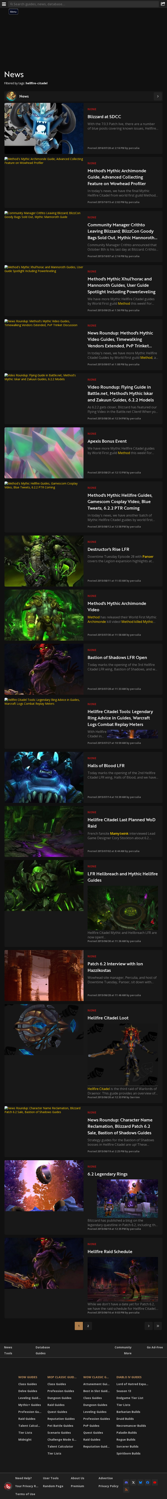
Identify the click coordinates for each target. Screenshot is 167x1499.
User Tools (51, 1478)
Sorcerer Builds (127, 1446)
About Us (77, 1478)
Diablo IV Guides (129, 1377)
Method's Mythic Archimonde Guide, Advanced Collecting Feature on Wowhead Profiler (117, 177)
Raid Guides (26, 1419)
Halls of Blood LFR (106, 765)
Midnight (25, 1439)
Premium (77, 1486)
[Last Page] (158, 1326)
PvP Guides (91, 1426)
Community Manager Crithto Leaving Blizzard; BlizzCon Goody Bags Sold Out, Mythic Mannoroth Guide (121, 231)
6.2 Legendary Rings (107, 1174)
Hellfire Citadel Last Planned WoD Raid (121, 822)
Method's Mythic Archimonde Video (117, 606)
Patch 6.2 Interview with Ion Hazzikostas (115, 966)
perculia (134, 148)
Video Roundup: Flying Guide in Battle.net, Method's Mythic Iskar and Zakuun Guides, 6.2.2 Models (121, 393)
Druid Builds (125, 1419)
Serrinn (135, 1097)
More (128, 1353)
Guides (41, 1353)
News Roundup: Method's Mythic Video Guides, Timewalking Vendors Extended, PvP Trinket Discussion (120, 339)
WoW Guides (27, 1377)
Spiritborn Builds (128, 1453)
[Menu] (4, 4)
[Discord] (126, 1482)
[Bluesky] (140, 1482)
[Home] (8, 1489)
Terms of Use (25, 1494)
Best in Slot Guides (97, 1391)
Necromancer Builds (131, 1426)
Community (123, 1347)
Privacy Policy (109, 1486)
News (8, 1347)
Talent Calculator (30, 1426)
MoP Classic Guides (62, 1377)
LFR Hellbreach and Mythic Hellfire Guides (123, 876)
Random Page (53, 1486)
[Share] (163, 4)
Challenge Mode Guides (62, 1439)
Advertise (106, 1478)
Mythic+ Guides (29, 1405)
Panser (148, 556)
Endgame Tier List (129, 1398)
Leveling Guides (30, 1398)
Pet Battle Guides (60, 1426)
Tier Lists (25, 1433)
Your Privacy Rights (27, 1486)
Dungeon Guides (59, 1398)
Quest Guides (57, 1412)
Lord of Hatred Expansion (133, 1384)
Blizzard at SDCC (104, 116)
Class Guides (27, 1384)
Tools (8, 1353)
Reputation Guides (61, 1419)
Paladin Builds (126, 1433)
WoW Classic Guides (97, 1377)
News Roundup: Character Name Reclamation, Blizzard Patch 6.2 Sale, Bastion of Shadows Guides (120, 1126)
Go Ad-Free (155, 1347)
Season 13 (123, 1391)
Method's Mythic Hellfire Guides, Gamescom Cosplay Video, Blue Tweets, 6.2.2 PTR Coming (120, 501)
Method (124, 303)
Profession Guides (30, 1412)
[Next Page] (158, 96)
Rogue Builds (125, 1439)
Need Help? (23, 1478)
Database (43, 1347)
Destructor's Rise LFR (108, 549)
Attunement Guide (97, 1384)
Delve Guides (27, 1391)
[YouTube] (155, 1482)
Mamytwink (119, 833)
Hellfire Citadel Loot (108, 1018)
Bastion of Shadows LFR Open (117, 657)
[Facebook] (148, 1482)
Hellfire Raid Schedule (110, 1251)
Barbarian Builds (128, 1412)
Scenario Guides (59, 1433)
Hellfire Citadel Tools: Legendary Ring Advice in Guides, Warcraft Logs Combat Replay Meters (120, 717)
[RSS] (126, 1490)
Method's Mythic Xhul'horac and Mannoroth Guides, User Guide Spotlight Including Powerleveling (121, 285)
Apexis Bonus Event (107, 441)
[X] (133, 1482)
